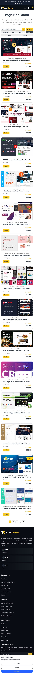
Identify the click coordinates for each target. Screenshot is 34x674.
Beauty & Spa (8, 253)
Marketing (14, 379)
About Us (4, 579)
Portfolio (14, 442)
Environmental (9, 410)
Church (9, 58)
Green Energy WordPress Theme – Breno (17, 413)
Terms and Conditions (7, 582)
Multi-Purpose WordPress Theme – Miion (17, 288)
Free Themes (17, 91)
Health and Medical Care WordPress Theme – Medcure (17, 508)
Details (22, 49)
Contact (3, 595)
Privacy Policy (5, 588)
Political (15, 124)
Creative (9, 222)
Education (4, 637)
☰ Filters (29, 29)
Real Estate (12, 189)
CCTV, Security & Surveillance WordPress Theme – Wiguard (17, 160)
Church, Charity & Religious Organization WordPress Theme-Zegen (17, 60)
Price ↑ (25, 35)
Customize (17, 663)
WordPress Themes (21, 58)
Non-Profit (14, 58)
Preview (6, 66)
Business (17, 158)
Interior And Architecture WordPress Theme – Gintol (17, 444)
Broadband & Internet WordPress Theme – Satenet (17, 224)
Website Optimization (7, 613)
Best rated (21, 32)
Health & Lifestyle (16, 253)
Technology (14, 222)
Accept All (17, 671)
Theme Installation (6, 606)
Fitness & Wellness (9, 91)
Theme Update (5, 609)
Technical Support (6, 616)
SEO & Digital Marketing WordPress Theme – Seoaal (17, 382)
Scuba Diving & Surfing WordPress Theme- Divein (17, 477)
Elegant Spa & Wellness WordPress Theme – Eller (17, 255)
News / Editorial (12, 317)
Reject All (17, 667)
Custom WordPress (7, 603)
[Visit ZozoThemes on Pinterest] (19, 4)
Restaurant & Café (14, 348)
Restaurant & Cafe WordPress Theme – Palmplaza (17, 350)
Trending (29, 32)
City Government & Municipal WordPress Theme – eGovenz (17, 127)
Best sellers (5, 32)
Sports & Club (14, 475)
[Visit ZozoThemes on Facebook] (13, 4)
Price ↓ (9, 35)
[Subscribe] (30, 654)
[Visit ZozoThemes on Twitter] (15, 4)
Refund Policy (5, 585)
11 (23, 522)
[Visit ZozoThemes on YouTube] (21, 4)
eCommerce (5, 640)
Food (8, 348)
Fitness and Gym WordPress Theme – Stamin (17, 93)
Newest (13, 32)
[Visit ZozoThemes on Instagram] (17, 4)
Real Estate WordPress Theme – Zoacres (17, 191)
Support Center (6, 592)
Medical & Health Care (16, 506)
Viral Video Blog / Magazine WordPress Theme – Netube (17, 319)
